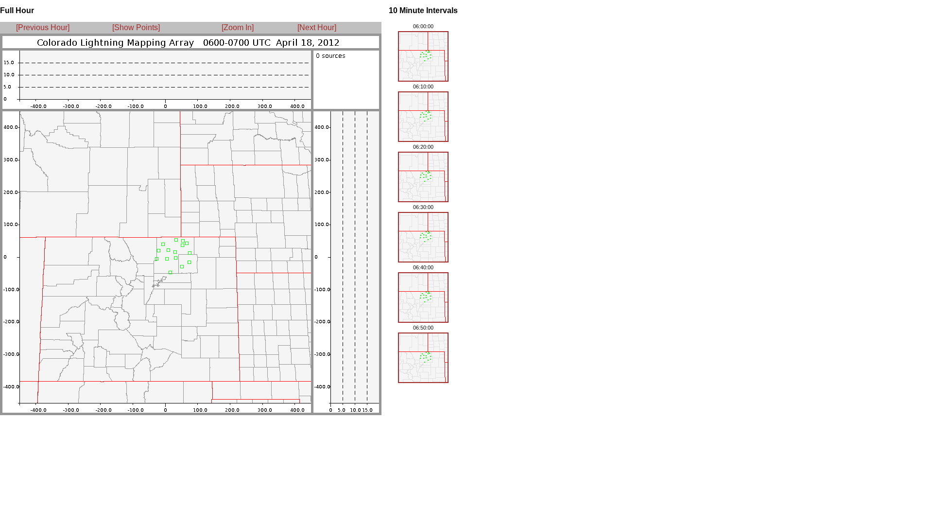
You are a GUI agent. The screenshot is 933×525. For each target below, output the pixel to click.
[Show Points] (136, 27)
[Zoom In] (238, 27)
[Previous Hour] (42, 27)
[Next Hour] (314, 27)
